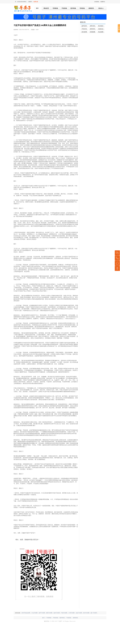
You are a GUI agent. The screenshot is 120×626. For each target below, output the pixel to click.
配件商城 (73, 8)
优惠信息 (100, 29)
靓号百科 (84, 26)
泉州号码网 (86, 613)
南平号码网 (42, 613)
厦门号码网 (94, 613)
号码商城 (55, 8)
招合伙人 (101, 8)
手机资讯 (84, 29)
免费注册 (35, 1)
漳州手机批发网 (26, 613)
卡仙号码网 (34, 613)
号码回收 (82, 8)
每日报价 (100, 26)
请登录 (30, 1)
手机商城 (64, 8)
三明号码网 (71, 613)
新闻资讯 (91, 8)
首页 (43, 617)
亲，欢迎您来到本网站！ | (26, 1)
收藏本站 (102, 1)
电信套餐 (100, 32)
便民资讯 (92, 26)
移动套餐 (84, 32)
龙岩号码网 (79, 613)
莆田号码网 (49, 613)
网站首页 (46, 8)
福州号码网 (57, 613)
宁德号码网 (64, 613)
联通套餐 (92, 32)
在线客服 (96, 1)
